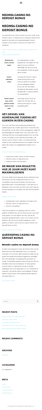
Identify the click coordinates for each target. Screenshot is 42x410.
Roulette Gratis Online (9, 319)
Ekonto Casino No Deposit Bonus (13, 316)
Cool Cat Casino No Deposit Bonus (13, 152)
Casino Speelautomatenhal (11, 54)
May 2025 (5, 355)
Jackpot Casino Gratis (9, 196)
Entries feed (6, 387)
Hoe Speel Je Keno (8, 280)
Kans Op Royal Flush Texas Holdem (14, 328)
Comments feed (7, 390)
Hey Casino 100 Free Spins (11, 322)
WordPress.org (7, 393)
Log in (4, 384)
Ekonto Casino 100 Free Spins (12, 229)
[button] (21, 2)
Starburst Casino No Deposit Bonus (14, 325)
